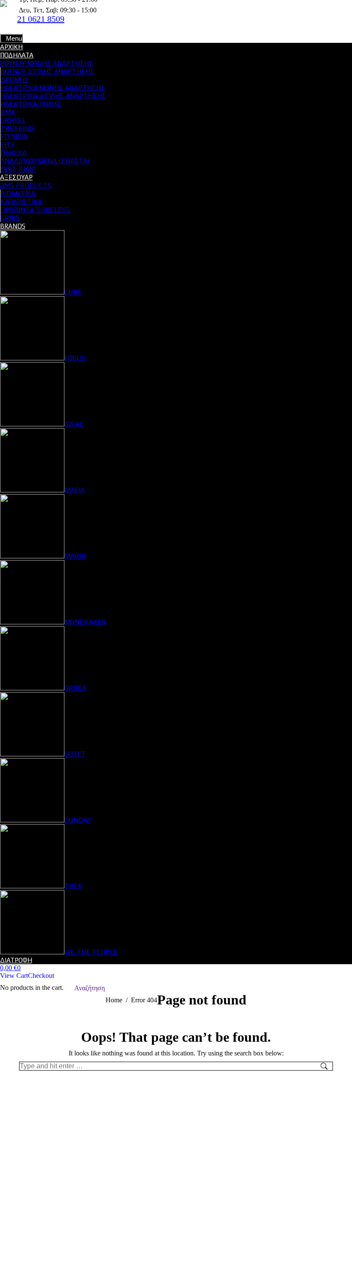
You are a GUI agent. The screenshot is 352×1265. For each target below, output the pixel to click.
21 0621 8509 (40, 19)
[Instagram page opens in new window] (92, 27)
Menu (14, 38)
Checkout (41, 975)
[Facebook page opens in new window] (79, 27)
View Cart (14, 975)
